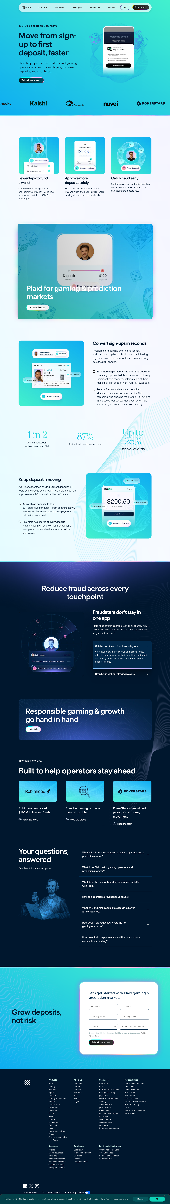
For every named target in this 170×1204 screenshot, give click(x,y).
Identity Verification (57, 1098)
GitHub (77, 1159)
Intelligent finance (57, 1168)
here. (126, 1199)
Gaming (102, 1101)
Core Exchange (106, 1153)
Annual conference (57, 1162)
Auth (51, 1083)
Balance (52, 1089)
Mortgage (103, 1116)
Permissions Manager (109, 1156)
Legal (76, 1101)
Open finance (105, 1119)
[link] (111, 7)
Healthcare (104, 1110)
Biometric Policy (131, 1104)
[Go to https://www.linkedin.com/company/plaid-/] (25, 1186)
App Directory (105, 1159)
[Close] (164, 1195)
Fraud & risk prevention (109, 1098)
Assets (52, 1116)
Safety (77, 1098)
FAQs (126, 1107)
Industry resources (57, 1159)
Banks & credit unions (109, 1089)
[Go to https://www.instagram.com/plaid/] (37, 1186)
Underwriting (54, 1122)
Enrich (51, 1113)
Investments (54, 1107)
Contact (77, 1089)
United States (52, 1192)
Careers (77, 1086)
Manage (140, 1199)
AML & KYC (104, 1083)
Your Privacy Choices (74, 1192)
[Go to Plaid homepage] (26, 7)
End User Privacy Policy (135, 1101)
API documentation (82, 1153)
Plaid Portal (129, 1095)
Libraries (78, 1156)
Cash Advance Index (58, 1137)
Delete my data (131, 1098)
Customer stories (56, 1165)
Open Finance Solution (109, 1150)
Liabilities (53, 1110)
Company (78, 1083)
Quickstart (78, 1150)
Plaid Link (53, 1125)
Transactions (54, 1104)
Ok (157, 1199)
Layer (51, 1128)
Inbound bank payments (110, 1113)
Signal (51, 1092)
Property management (109, 1128)
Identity (52, 1086)
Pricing (52, 1150)
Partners (78, 1092)
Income (52, 1119)
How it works (130, 1092)
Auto (101, 1086)
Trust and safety (131, 1089)
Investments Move (57, 1131)
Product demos (80, 1162)
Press (76, 1095)
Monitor (52, 1101)
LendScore (53, 1140)
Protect (52, 1134)
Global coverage (56, 1153)
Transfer (52, 1095)
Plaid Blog (53, 1156)
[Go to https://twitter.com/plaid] (31, 1186)
